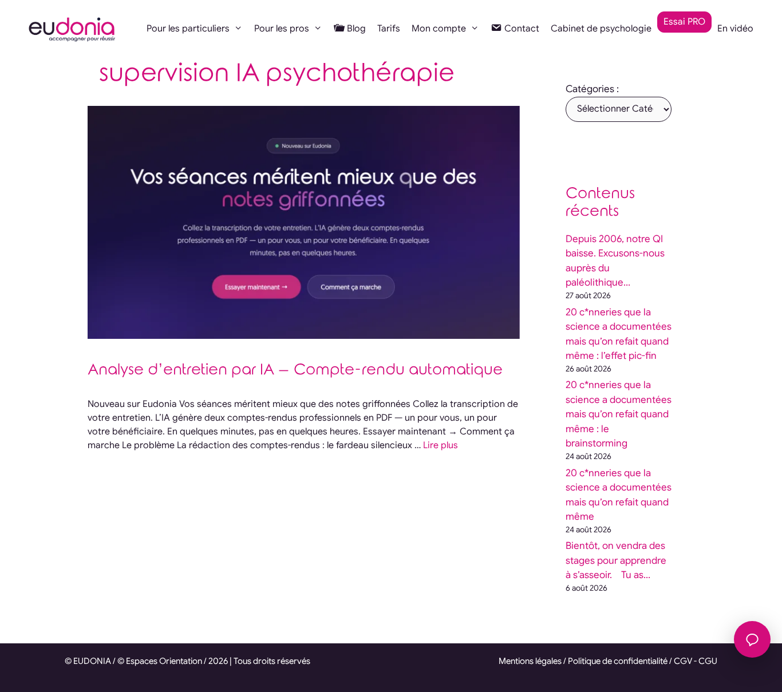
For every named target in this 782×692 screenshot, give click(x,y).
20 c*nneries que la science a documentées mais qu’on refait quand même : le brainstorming (619, 414)
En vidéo (735, 28)
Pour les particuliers (188, 28)
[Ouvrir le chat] (752, 639)
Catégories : (592, 89)
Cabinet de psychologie (601, 28)
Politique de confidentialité (618, 661)
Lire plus (440, 445)
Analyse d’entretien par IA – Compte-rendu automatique (295, 370)
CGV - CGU (695, 661)
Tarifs (388, 28)
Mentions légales (530, 661)
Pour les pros (281, 28)
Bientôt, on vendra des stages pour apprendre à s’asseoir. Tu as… (616, 560)
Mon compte (439, 28)
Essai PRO (684, 21)
